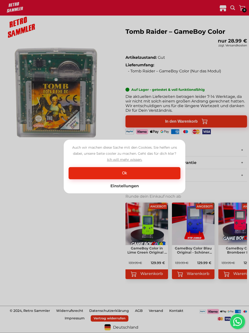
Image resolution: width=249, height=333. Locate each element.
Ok (124, 173)
